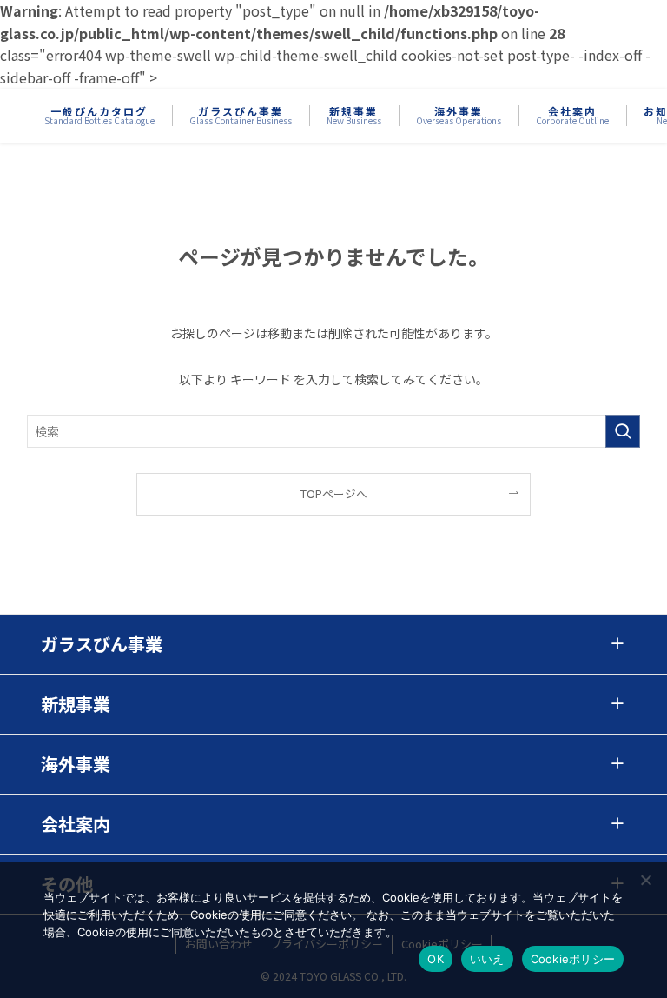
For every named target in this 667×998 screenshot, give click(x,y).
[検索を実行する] (622, 431)
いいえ (487, 959)
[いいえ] (645, 879)
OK (435, 959)
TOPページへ (333, 493)
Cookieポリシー (573, 959)
